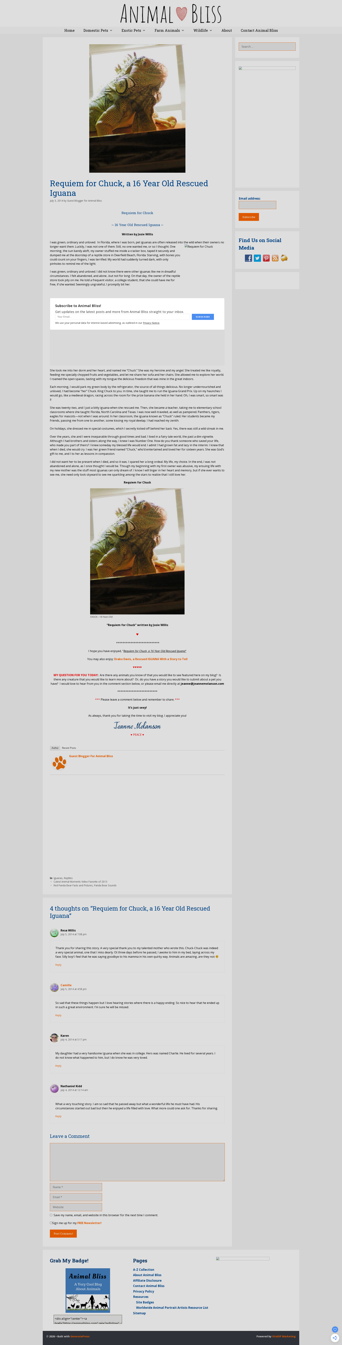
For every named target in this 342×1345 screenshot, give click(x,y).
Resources (140, 1297)
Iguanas (58, 878)
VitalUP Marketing (284, 1336)
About (226, 30)
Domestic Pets (96, 30)
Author (55, 748)
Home (69, 30)
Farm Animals (167, 30)
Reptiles (68, 878)
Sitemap (139, 1313)
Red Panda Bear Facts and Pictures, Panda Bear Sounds (85, 885)
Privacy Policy (143, 1291)
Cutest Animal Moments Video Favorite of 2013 (80, 881)
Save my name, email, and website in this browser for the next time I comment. (106, 1215)
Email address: (250, 198)
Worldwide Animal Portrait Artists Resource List (172, 1308)
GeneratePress (80, 1336)
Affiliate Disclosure (147, 1280)
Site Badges (145, 1302)
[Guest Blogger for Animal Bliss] (59, 769)
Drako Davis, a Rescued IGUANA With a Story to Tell (151, 659)
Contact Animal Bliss (259, 30)
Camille (66, 985)
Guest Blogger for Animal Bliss (91, 756)
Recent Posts (69, 748)
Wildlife (200, 30)
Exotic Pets (131, 30)
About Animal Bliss (147, 1275)
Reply (58, 964)
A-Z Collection (143, 1270)
